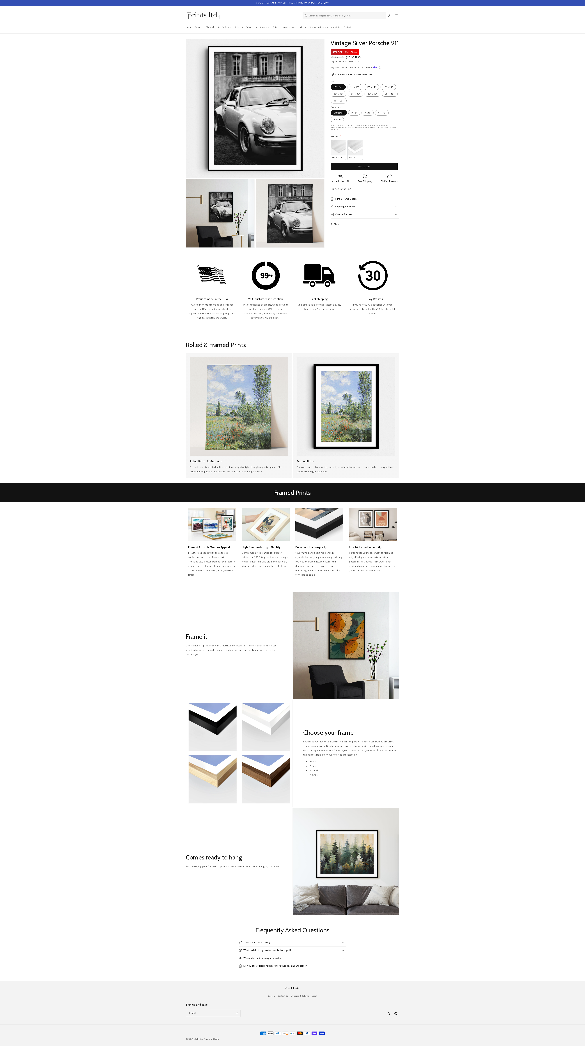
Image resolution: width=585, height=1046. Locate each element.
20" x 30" (338, 94)
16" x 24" (371, 87)
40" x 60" (338, 100)
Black (354, 112)
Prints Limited (197, 1039)
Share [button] (337, 224)
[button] (224, 27)
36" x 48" (389, 94)
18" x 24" (388, 87)
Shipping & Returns (300, 995)
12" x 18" (354, 87)
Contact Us (283, 995)
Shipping (335, 61)
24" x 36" (355, 94)
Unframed (339, 112)
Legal (314, 995)
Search (271, 995)
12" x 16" (338, 87)
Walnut (337, 119)
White (367, 112)
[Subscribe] (237, 1013)
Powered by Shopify (211, 1039)
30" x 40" (372, 94)
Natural (381, 112)
